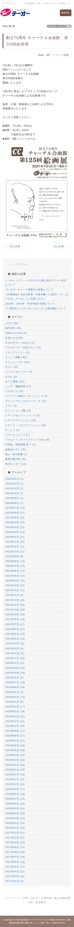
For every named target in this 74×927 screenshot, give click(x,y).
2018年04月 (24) (15, 813)
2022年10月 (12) (15, 551)
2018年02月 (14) (15, 823)
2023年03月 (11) (15, 527)
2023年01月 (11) (15, 537)
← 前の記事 (12, 246)
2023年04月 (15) (15, 522)
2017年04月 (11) (15, 871)
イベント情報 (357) (16, 357)
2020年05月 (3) (14, 692)
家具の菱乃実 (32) (15, 459)
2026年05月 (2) (14, 478)
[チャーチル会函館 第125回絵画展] (37, 191)
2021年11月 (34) (15, 604)
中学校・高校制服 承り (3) (20, 444)
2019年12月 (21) (15, 716)
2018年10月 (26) (15, 784)
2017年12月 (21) (15, 832)
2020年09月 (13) (15, 672)
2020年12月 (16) (15, 658)
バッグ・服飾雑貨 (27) (18, 386)
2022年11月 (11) (14, 546)
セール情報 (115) (15, 381)
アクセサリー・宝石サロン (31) (23, 347)
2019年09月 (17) (15, 730)
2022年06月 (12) (15, 570)
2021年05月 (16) (15, 633)
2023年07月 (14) (15, 507)
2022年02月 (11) (15, 590)
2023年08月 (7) (14, 503)
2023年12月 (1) (14, 488)
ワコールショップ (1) (17, 434)
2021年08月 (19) (15, 619)
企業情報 (46, 898)
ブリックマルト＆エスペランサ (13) (25, 401)
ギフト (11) (11, 367)
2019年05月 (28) (15, 750)
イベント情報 (60, 54)
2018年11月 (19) (15, 779)
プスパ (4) (11, 405)
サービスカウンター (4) (18, 371)
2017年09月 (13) (15, 847)
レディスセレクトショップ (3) (22, 415)
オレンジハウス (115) (17, 362)
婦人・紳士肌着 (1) (16, 454)
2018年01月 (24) (15, 827)
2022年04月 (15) (15, 580)
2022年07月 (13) (15, 566)
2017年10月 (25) (15, 842)
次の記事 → (61, 246)
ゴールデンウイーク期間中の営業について (29, 289)
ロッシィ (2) (12, 430)
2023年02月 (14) (15, 532)
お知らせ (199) (14, 337)
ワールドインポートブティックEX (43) (27, 439)
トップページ (12, 898)
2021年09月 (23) (15, 614)
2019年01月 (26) (15, 769)
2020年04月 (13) (15, 697)
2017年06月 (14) (15, 861)
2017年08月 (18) (15, 852)
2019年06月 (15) (15, 745)
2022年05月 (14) (15, 575)
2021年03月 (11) (15, 643)
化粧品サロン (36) (15, 449)
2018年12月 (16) (15, 774)
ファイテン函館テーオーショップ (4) (26, 396)
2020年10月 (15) (15, 668)
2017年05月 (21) (15, 866)
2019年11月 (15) (15, 721)
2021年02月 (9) (14, 648)
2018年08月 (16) (15, 794)
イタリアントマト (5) (17, 352)
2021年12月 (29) (15, 600)
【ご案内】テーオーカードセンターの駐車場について (35, 308)
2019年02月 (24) (15, 765)
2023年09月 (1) (14, 498)
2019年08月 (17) (15, 735)
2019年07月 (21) (15, 740)
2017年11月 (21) (15, 837)
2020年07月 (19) (15, 682)
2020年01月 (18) (15, 711)
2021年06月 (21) (15, 629)
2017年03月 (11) (15, 876)
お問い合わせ (30, 898)
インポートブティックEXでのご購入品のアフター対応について (36, 282)
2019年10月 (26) (15, 726)
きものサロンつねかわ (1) (20, 342)
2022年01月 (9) (14, 595)
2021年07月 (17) (15, 624)
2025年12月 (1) (14, 483)
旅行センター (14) (15, 463)
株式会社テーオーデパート (33, 920)
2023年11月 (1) (14, 493)
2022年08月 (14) (15, 561)
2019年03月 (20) (15, 760)
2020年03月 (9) (14, 701)
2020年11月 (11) (14, 663)
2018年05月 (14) (15, 808)
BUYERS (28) (13, 328)
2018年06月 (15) (15, 803)
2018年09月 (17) (15, 789)
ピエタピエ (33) (14, 391)
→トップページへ (18, 264)
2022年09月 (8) (14, 556)
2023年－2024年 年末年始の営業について (30, 303)
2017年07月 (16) (15, 856)
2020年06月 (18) (15, 687)
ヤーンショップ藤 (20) (18, 410)
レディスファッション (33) (20, 420)
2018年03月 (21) (15, 818)
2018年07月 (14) (15, 798)
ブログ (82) (12, 323)
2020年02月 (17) (15, 706)
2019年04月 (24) (15, 755)
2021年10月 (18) (15, 609)
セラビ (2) (11, 376)
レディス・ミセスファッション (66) (25, 425)
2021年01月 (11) (15, 653)
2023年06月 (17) (15, 512)
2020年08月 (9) (14, 677)
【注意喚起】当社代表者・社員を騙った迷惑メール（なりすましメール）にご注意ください (36, 296)
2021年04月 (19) (15, 638)
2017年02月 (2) (14, 881)
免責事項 (40, 902)
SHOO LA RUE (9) (16, 333)
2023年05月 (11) (15, 517)
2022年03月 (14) (15, 585)
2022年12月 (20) (15, 541)
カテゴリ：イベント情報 (59, 26)
